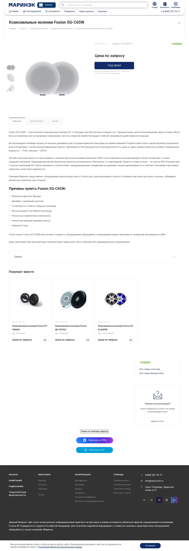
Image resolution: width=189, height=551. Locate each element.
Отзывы (55, 121)
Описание (17, 121)
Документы (54, 11)
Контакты (42, 485)
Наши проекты (86, 11)
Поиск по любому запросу (94, 431)
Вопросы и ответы (122, 493)
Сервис (15, 11)
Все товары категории (150, 369)
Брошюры (79, 485)
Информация (83, 474)
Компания (44, 474)
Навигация (15, 480)
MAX (174, 500)
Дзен (166, 500)
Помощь (119, 474)
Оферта (78, 489)
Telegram (151, 500)
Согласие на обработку (85, 497)
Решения (102, 11)
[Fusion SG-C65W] (52, 78)
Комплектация (36, 121)
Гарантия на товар (122, 489)
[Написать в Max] (94, 440)
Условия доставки (122, 485)
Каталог (49, 5)
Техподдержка (33, 11)
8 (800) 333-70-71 (171, 11)
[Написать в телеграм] (94, 452)
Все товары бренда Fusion (152, 373)
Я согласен (150, 546)
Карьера (42, 480)
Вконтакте (144, 500)
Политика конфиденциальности (89, 501)
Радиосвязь (16, 486)
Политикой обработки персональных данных (60, 547)
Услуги (41, 495)
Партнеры (42, 489)
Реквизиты (69, 11)
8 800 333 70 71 (153, 475)
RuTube (159, 500)
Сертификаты (81, 480)
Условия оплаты (121, 480)
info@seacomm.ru (154, 481)
